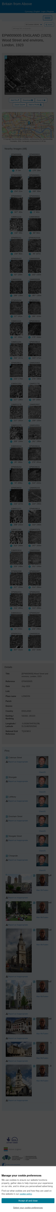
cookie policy (26, 1193)
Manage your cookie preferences (21, 1175)
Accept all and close (28, 1200)
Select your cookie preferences (28, 1207)
